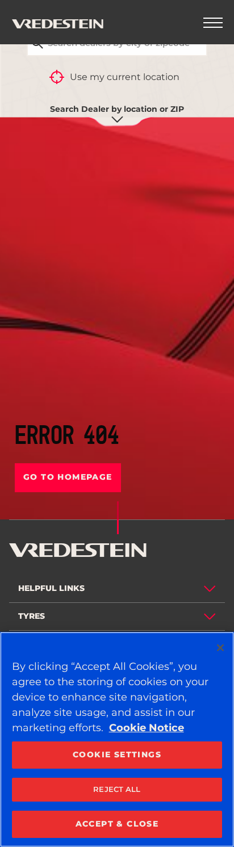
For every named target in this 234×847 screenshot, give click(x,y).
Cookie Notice (146, 728)
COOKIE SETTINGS (117, 754)
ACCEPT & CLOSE (117, 824)
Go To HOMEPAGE (67, 477)
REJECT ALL (116, 789)
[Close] (220, 647)
